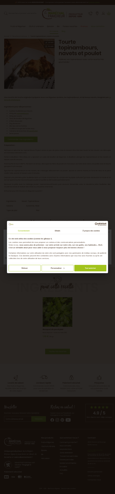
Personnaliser (56, 268)
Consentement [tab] (24, 231)
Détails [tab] (57, 231)
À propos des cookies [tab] (91, 231)
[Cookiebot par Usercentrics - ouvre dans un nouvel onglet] (96, 224)
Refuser (25, 268)
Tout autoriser (90, 268)
